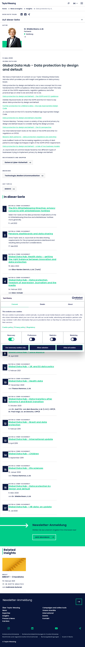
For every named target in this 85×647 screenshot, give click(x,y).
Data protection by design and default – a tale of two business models (31, 146)
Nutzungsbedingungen (50, 637)
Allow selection (42, 347)
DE (74, 3)
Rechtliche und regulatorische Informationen (20, 637)
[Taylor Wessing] (9, 3)
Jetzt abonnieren (42, 531)
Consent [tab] (15, 304)
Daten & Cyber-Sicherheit (16, 162)
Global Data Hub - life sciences (25, 468)
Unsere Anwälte (49, 610)
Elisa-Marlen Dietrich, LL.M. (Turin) (26, 269)
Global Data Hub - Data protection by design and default (29, 487)
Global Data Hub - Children (23, 453)
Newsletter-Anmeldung (17, 600)
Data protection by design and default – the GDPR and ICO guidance (30, 96)
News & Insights (16, 9)
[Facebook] (25, 14)
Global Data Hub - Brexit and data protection (27, 423)
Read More (42, 39)
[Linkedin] (21, 14)
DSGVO (8, 189)
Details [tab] (42, 304)
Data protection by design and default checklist (22, 118)
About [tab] (70, 304)
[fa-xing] (78, 628)
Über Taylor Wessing (11, 608)
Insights (29, 9)
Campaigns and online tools (54, 608)
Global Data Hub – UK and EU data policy (31, 366)
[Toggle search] (68, 3)
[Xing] (29, 14)
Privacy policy (19, 327)
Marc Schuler (17, 293)
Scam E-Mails (67, 637)
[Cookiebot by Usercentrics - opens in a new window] (73, 298)
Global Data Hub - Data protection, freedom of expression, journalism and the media (32, 282)
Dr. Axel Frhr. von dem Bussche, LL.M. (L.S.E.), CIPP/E (33, 409)
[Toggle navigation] (82, 3)
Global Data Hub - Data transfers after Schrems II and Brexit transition (30, 400)
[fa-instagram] (7, 628)
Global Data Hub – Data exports (26, 352)
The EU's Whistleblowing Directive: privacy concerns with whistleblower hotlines (31, 209)
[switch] (32, 339)
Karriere (5, 621)
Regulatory (31, 327)
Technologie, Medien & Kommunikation (22, 175)
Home (4, 9)
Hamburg (29, 34)
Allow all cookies (69, 347)
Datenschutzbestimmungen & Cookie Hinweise (40, 634)
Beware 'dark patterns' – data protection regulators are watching (29, 137)
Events (45, 616)
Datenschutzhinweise (10, 634)
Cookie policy (7, 327)
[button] (68, 3)
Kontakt (45, 618)
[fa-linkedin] (30, 628)
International (47, 613)
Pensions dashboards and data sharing (30, 233)
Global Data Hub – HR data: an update (30, 506)
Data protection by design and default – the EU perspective (27, 127)
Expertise (6, 613)
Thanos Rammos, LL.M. (21, 388)
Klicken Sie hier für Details (14, 574)
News (4, 610)
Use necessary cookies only (15, 347)
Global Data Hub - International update (30, 439)
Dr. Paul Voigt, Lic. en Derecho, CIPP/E (24, 411)
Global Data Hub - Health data (25, 380)
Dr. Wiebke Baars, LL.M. (21, 496)
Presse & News (8, 618)
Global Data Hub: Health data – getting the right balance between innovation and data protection (32, 259)
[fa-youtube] (54, 628)
